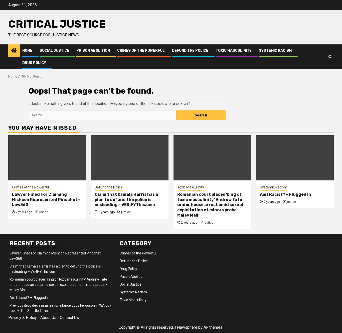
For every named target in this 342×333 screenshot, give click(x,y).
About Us (48, 317)
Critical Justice (57, 24)
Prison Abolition (93, 50)
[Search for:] (102, 115)
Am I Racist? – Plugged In (285, 194)
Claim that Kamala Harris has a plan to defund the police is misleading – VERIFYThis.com (126, 199)
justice (43, 212)
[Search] (330, 56)
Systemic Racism (275, 50)
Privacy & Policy (22, 317)
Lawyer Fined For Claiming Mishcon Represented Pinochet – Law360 (46, 199)
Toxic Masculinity (234, 50)
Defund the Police (190, 50)
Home (27, 50)
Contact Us (69, 317)
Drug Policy (34, 63)
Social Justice (54, 50)
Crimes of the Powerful (141, 50)
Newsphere (187, 327)
